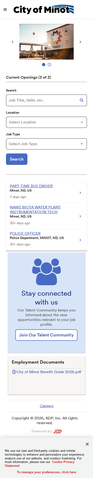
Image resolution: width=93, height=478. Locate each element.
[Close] (87, 444)
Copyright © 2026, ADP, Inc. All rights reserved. (45, 420)
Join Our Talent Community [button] (46, 334)
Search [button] (17, 159)
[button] (82, 100)
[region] (46, 45)
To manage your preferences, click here (46, 472)
